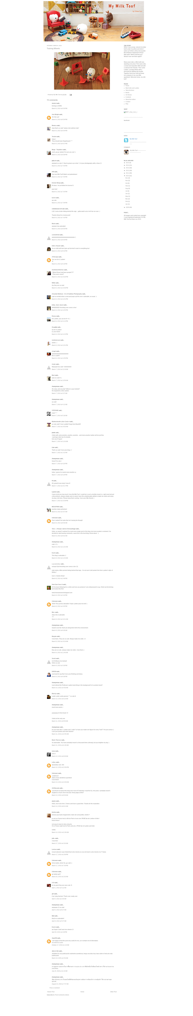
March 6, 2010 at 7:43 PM (59, 217)
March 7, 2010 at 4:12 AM (59, 404)
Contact (128, 101)
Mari (53, 375)
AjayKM (54, 938)
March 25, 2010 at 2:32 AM (60, 876)
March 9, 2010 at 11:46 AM (60, 652)
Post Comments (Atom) (62, 995)
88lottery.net (58, 979)
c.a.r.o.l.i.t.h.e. (56, 564)
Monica (54, 125)
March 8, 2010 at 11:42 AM (60, 547)
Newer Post (50, 992)
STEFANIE (55, 410)
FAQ (127, 104)
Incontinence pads (57, 942)
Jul (126, 191)
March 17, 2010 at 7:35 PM (60, 865)
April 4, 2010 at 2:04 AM (59, 899)
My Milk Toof (133, 150)
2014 (127, 165)
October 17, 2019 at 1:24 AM (60, 945)
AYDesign (55, 257)
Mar (126, 199)
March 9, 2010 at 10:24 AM (60, 641)
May (126, 196)
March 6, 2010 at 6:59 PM (59, 154)
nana (53, 751)
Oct (126, 183)
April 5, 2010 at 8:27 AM (59, 910)
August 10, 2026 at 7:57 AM (60, 984)
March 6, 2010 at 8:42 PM (59, 251)
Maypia (54, 636)
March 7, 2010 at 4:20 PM (59, 463)
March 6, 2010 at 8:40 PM (59, 240)
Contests (128, 97)
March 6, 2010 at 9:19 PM (59, 264)
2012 (127, 170)
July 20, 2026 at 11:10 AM (59, 971)
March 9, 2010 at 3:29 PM (59, 665)
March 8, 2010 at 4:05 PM (59, 606)
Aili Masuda (55, 788)
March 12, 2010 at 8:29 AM (60, 756)
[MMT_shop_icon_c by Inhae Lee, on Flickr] (130, 112)
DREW (54, 671)
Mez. (53, 612)
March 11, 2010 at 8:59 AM (60, 721)
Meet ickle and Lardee (132, 88)
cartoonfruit (55, 235)
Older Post (113, 992)
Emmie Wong (56, 183)
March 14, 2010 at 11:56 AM (60, 832)
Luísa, (54, 762)
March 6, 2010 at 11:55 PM (60, 358)
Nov (126, 180)
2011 (127, 173)
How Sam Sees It (57, 584)
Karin (53, 553)
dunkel (54, 103)
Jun (126, 193)
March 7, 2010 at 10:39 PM (60, 500)
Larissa (54, 849)
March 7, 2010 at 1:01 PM (59, 452)
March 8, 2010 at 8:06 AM (59, 523)
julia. (53, 838)
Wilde (53, 283)
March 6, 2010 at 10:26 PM (60, 277)
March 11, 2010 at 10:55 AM (60, 734)
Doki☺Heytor (56, 246)
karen (54, 198)
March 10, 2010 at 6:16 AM (60, 699)
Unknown (55, 518)
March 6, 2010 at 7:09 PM (59, 203)
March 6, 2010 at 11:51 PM (60, 345)
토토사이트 (55, 951)
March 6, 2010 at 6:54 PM (59, 119)
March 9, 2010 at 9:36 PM (59, 676)
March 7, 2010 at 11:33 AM (60, 441)
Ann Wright (55, 114)
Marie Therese (56, 740)
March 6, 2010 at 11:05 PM (60, 310)
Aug (126, 188)
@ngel (54, 351)
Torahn (54, 136)
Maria (53, 223)
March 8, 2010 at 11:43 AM (60, 558)
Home (82, 992)
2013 (127, 168)
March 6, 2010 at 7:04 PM (59, 191)
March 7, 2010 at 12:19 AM (60, 369)
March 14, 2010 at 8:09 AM (60, 795)
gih (53, 894)
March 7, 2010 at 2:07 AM (59, 393)
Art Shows (129, 95)
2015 (127, 162)
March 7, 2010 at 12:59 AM (60, 380)
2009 (127, 207)
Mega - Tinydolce (57, 149)
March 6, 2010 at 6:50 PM (59, 108)
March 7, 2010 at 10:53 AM (60, 426)
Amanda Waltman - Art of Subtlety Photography (67, 294)
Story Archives (130, 90)
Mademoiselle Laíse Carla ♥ (60, 421)
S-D (53, 882)
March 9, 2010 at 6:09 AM (59, 630)
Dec (126, 178)
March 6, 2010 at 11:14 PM (60, 321)
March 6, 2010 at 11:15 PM (60, 334)
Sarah (54, 658)
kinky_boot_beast (57, 305)
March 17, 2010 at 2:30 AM (60, 843)
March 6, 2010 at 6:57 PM (59, 143)
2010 (127, 176)
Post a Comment (55, 988)
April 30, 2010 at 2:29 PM (59, 932)
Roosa (54, 316)
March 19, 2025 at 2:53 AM (60, 958)
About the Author (131, 99)
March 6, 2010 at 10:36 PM (60, 288)
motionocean (56, 340)
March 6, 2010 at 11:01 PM (60, 299)
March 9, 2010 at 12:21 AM (60, 619)
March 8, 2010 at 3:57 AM (59, 512)
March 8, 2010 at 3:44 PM (59, 595)
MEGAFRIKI (55, 506)
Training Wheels (53, 48)
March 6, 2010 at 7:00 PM (59, 166)
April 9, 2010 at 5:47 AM (59, 921)
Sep (126, 186)
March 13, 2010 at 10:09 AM (60, 782)
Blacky (54, 693)
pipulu (54, 801)
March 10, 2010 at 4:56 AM (60, 687)
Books (127, 92)
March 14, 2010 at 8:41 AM (60, 806)
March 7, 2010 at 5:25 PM (59, 475)
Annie (54, 364)
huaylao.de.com (79, 966)
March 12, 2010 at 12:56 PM (60, 767)
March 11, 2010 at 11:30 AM (60, 745)
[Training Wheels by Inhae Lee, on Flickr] (82, 90)
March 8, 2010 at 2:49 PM (59, 578)
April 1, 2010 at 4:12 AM (59, 888)
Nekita (54, 812)
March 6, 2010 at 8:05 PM (59, 229)
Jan (126, 204)
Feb (126, 201)
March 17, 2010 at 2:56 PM (60, 854)
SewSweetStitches (58, 270)
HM (53, 172)
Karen (54, 927)
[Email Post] (70, 94)
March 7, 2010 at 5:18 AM (59, 415)
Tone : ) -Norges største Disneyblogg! (64, 529)
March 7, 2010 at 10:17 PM (60, 486)
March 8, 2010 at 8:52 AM (59, 536)
